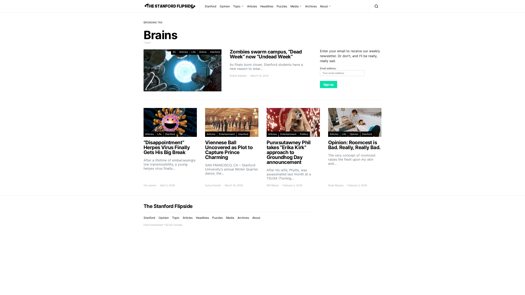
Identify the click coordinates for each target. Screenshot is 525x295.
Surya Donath (213, 185)
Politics (304, 134)
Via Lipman (150, 185)
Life (193, 51)
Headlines (266, 6)
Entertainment (227, 134)
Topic (237, 6)
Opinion (225, 6)
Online (203, 51)
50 (174, 51)
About (324, 6)
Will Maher (273, 185)
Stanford (210, 6)
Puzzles (282, 6)
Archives (311, 6)
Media (294, 6)
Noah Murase (336, 185)
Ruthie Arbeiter (238, 75)
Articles (252, 6)
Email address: (328, 68)
